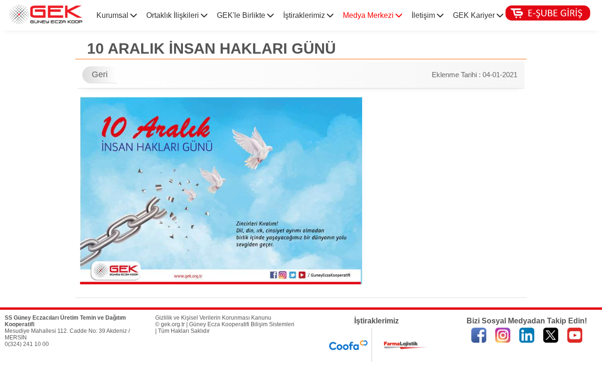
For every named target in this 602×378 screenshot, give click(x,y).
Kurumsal (113, 15)
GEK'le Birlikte (242, 15)
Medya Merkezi (369, 15)
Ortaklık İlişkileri (173, 15)
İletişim (424, 15)
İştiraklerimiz (305, 15)
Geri (100, 74)
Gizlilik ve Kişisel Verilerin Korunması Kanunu (213, 317)
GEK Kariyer (475, 15)
